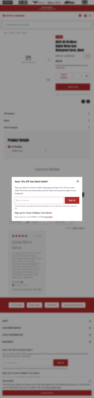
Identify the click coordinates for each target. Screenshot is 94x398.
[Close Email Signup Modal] (77, 181)
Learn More (48, 217)
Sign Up (72, 200)
